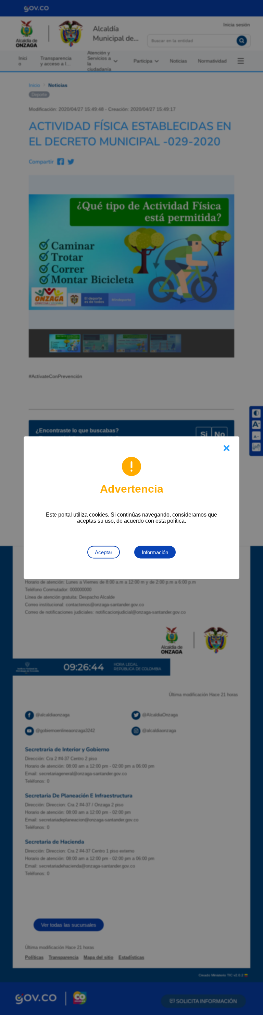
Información (155, 552)
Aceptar (103, 552)
